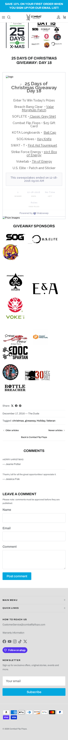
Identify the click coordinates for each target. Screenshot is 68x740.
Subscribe (34, 692)
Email (7, 528)
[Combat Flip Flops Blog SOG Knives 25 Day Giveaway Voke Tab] (15, 320)
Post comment (17, 576)
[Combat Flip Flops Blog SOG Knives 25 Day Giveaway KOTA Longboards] (10, 259)
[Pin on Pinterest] (20, 406)
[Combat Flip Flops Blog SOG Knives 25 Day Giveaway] (15, 242)
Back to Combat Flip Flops (34, 437)
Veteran (50, 420)
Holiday (41, 420)
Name (7, 509)
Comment (10, 546)
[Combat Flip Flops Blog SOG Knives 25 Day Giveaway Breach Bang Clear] (10, 379)
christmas (18, 420)
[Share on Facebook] (16, 406)
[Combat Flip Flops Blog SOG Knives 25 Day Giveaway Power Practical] (40, 344)
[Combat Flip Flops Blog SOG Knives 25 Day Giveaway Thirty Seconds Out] (37, 379)
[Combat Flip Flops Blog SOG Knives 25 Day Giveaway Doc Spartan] (15, 358)
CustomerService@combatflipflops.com (24, 624)
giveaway (30, 420)
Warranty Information (13, 632)
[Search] (10, 17)
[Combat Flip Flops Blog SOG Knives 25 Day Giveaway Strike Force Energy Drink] (15, 344)
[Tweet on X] (12, 406)
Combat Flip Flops (18, 729)
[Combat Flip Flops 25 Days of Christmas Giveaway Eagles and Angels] (45, 293)
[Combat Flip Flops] (34, 17)
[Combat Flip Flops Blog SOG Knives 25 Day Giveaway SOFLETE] (15, 293)
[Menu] (3, 17)
